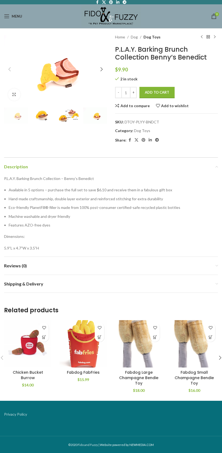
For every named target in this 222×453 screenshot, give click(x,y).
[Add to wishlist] (44, 327)
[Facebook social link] (129, 140)
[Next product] (214, 37)
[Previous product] (201, 37)
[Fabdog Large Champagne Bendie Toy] (138, 343)
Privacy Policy (15, 414)
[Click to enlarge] (14, 94)
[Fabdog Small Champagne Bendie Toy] (194, 343)
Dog (134, 37)
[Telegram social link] (157, 140)
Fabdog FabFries (83, 372)
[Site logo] (110, 16)
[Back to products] (208, 37)
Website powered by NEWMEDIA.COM (127, 445)
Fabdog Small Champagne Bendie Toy (194, 378)
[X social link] (136, 140)
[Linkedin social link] (150, 140)
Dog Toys (152, 37)
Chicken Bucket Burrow (28, 375)
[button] (9, 69)
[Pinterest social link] (143, 140)
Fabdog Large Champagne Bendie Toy (138, 378)
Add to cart (157, 92)
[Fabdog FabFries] (83, 343)
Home (120, 37)
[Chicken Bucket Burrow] (27, 343)
